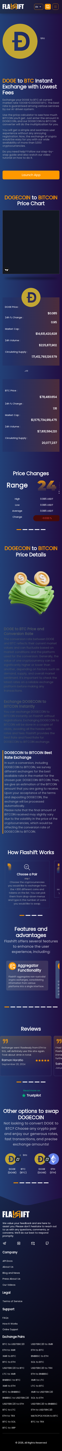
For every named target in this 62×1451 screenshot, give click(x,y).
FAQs (5, 1317)
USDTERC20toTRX (41, 1368)
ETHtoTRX (9, 1415)
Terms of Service (12, 1301)
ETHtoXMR (9, 1350)
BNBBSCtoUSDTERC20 (16, 1397)
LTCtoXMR (9, 1373)
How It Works (10, 1323)
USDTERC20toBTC (13, 1368)
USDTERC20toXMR (42, 1344)
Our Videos (9, 1284)
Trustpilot (34, 1095)
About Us (8, 1266)
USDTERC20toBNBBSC (44, 1403)
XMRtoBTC (9, 1356)
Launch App (31, 175)
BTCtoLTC (9, 1409)
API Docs (8, 1261)
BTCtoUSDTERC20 (13, 1344)
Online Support (10, 1329)
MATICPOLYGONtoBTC (44, 1415)
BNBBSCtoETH (39, 1356)
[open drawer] (55, 7)
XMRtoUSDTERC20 (42, 1391)
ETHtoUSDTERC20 (41, 1409)
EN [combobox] (36, 6)
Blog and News (11, 1273)
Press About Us (11, 1278)
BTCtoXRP (9, 1427)
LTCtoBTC (37, 1385)
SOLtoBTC (37, 1362)
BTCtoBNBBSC (12, 1391)
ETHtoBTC (37, 1350)
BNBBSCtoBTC (12, 1380)
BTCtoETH (9, 1362)
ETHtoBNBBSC (39, 1373)
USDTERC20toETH (13, 1403)
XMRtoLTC (37, 1380)
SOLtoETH (37, 1397)
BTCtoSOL (9, 1421)
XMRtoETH (9, 1385)
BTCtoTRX (37, 1421)
